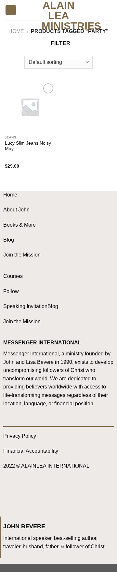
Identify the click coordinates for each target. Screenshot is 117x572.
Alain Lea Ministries (59, 15)
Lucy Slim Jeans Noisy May (28, 146)
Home (16, 31)
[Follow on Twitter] (36, 493)
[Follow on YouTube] (49, 493)
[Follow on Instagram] (23, 493)
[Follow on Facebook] (10, 493)
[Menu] (11, 10)
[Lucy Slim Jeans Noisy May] (30, 107)
